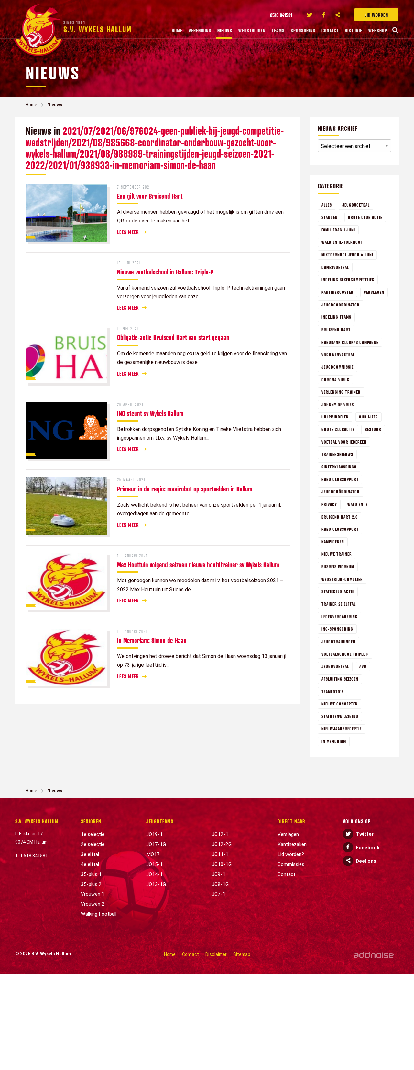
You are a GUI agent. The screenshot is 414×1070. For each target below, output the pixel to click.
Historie (353, 30)
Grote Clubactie (337, 429)
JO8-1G (220, 884)
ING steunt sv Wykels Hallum (150, 413)
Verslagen (374, 292)
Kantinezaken (292, 844)
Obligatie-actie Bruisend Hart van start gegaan (173, 337)
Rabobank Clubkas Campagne (349, 342)
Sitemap (241, 954)
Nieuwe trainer (336, 554)
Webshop (377, 30)
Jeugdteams (159, 821)
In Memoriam (333, 741)
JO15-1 (154, 864)
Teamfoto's (332, 691)
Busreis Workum (337, 566)
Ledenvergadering (339, 616)
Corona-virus (335, 379)
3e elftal (90, 854)
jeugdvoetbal (335, 666)
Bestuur (373, 429)
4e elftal (90, 864)
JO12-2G (222, 844)
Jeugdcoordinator (340, 304)
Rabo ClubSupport (340, 529)
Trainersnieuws (337, 454)
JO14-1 (154, 874)
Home (177, 30)
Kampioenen (332, 541)
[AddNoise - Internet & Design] (374, 955)
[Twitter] (309, 14)
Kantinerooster (337, 292)
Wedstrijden (252, 30)
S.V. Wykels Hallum (37, 821)
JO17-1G (156, 844)
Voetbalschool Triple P (345, 654)
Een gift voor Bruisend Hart (149, 196)
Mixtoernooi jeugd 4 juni (347, 254)
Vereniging (200, 30)
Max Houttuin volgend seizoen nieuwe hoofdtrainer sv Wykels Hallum (198, 565)
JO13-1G (156, 884)
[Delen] (338, 14)
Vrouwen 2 (92, 904)
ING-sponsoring (337, 629)
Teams (278, 30)
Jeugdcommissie (337, 367)
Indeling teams (336, 317)
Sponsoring (303, 30)
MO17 (153, 854)
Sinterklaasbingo (339, 466)
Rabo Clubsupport (340, 479)
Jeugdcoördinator (340, 491)
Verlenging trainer (341, 392)
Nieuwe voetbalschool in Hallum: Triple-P (165, 272)
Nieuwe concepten (339, 703)
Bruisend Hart (336, 329)
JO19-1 (154, 834)
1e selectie (92, 834)
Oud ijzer (368, 416)
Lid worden (376, 15)
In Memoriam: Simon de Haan (152, 640)
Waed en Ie (357, 504)
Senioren (91, 821)
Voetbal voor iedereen (343, 442)
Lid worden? (291, 854)
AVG (362, 666)
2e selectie (92, 844)
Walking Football (98, 914)
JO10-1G (222, 864)
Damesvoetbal (335, 267)
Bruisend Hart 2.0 (339, 517)
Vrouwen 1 (92, 894)
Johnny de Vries (337, 404)
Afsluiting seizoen (339, 679)
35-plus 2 (91, 884)
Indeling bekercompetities (347, 279)
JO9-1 (218, 874)
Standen (329, 217)
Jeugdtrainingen (338, 641)
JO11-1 (220, 854)
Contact (330, 30)
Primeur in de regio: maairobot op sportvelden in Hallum (184, 489)
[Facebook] (323, 14)
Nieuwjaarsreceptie (341, 728)
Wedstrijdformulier (342, 579)
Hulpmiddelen (335, 416)
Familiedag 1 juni (338, 229)
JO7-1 (218, 894)
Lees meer (128, 232)
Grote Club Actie (365, 217)
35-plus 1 (91, 874)
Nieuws (224, 30)
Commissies (291, 864)
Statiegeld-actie (337, 591)
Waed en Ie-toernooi (341, 242)
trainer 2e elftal (338, 604)
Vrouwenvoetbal (338, 354)
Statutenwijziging (339, 716)
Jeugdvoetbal (356, 205)
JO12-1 (220, 834)
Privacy (329, 504)
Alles (326, 205)
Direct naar (291, 821)
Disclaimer (216, 954)
